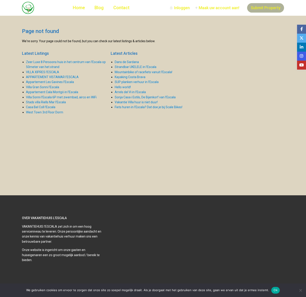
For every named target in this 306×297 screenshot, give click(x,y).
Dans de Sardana (127, 62)
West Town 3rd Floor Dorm (44, 112)
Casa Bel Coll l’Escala (40, 107)
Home (79, 7)
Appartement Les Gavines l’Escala (50, 82)
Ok (276, 290)
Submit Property (265, 7)
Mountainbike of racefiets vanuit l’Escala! (143, 72)
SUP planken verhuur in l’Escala (137, 82)
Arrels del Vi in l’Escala (130, 92)
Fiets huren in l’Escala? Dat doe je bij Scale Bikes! (148, 107)
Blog (99, 7)
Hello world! (123, 87)
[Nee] (300, 290)
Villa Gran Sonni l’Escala (42, 87)
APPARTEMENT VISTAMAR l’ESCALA (52, 77)
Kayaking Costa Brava (130, 77)
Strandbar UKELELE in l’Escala (135, 67)
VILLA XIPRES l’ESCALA (42, 72)
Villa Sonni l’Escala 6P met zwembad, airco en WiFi (61, 97)
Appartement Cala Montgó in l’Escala (52, 92)
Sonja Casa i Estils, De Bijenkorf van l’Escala (145, 97)
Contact (121, 7)
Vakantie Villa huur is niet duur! (136, 102)
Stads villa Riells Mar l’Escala (46, 102)
